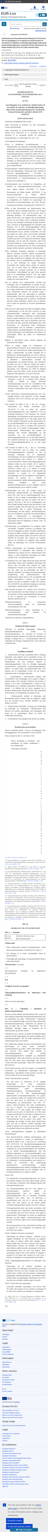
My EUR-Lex (34, 9)
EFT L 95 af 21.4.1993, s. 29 (33, 869)
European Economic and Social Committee (15, 1467)
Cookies (4, 1441)
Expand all (33, 66)
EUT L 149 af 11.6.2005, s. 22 (33, 881)
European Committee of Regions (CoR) (14, 1470)
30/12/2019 (12, 60)
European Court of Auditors (10, 1463)
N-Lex (4, 1389)
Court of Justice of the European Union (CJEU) (16, 1458)
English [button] (43, 9)
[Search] (44, 24)
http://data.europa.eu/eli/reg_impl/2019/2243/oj (22, 63)
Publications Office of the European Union (15, 1484)
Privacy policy (6, 1436)
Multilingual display (12, 74)
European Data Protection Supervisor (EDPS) (16, 1477)
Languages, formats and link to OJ (17, 70)
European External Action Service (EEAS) (15, 1465)
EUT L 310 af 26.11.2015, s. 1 (14, 919)
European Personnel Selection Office (13, 1482)
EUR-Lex (8, 13)
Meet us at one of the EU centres (12, 1417)
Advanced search (40, 30)
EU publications (7, 1384)
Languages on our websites (11, 1433)
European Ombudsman (9, 1474)
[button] (24, 1530)
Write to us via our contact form (12, 1415)
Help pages (5, 1334)
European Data (6, 1375)
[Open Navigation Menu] (4, 24)
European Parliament (8, 1449)
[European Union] (7, 1398)
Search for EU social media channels (13, 1425)
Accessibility (6, 1352)
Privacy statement (8, 1354)
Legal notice (6, 1347)
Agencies (5, 1486)
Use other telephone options (11, 1413)
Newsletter (5, 1364)
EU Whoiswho (6, 1382)
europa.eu (17, 1402)
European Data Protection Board (12, 1479)
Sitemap (4, 1339)
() (17, 138)
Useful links (6, 1367)
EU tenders (5, 1377)
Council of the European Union (11, 1453)
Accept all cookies (15, 1521)
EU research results (8, 1380)
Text (6, 79)
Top (6, 1306)
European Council (7, 1451)
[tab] (24, 70)
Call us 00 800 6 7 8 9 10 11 (10, 1410)
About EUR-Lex (6, 1362)
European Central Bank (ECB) (11, 1460)
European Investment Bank (10, 1472)
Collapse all (42, 66)
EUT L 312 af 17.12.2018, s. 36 (16, 858)
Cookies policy (6, 1349)
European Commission (9, 1456)
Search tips (15, 28)
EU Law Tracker (7, 1391)
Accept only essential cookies (19, 1527)
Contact (4, 1337)
